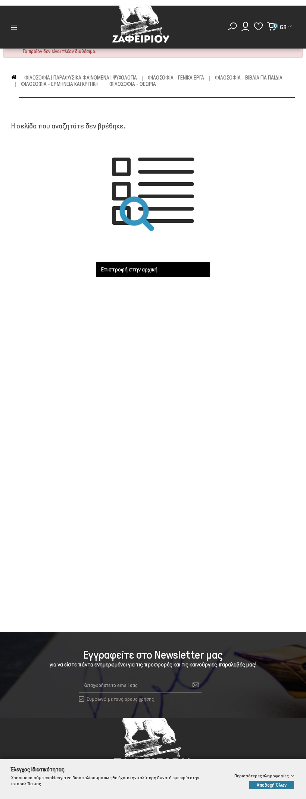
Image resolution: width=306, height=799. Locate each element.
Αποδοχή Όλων (272, 785)
